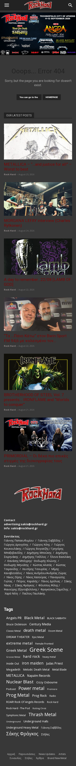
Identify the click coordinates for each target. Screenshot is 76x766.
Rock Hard (10, 174)
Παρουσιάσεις (27, 754)
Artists (62, 754)
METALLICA (15, 675)
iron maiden (32, 663)
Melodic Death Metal (36, 669)
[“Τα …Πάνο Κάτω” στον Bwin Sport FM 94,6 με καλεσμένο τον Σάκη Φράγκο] (38, 314)
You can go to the (29, 97)
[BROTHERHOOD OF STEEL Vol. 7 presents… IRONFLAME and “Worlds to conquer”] (38, 372)
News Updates (47, 754)
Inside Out (12, 663)
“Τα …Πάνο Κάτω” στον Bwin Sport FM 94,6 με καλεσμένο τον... (35, 338)
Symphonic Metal (16, 715)
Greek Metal (16, 650)
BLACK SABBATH (56, 618)
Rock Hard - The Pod (18, 708)
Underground (13, 721)
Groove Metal (13, 657)
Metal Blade (59, 669)
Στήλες (45, 734)
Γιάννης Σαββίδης (51, 727)
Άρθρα (40, 758)
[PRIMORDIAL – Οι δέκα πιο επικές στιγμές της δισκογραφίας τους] (38, 434)
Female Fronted (44, 643)
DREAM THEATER (17, 637)
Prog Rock (39, 696)
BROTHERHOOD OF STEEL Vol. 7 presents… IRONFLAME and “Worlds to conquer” (36, 400)
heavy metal (49, 656)
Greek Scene (46, 650)
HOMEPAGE (52, 97)
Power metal (31, 688)
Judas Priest (54, 663)
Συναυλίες (15, 758)
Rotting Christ (39, 708)
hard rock (31, 656)
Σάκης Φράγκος (22, 734)
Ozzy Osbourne (46, 682)
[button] (6, 5)
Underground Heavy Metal (22, 727)
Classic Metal (13, 631)
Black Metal (34, 618)
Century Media (40, 624)
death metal (34, 630)
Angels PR (13, 618)
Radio (52, 696)
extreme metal (19, 643)
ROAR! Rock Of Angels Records (25, 702)
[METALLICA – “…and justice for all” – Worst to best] (38, 141)
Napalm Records (38, 676)
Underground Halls (35, 721)
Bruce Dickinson (16, 624)
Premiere (52, 689)
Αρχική (11, 754)
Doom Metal (55, 631)
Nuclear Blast (20, 682)
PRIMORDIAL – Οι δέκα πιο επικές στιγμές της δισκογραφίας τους (36, 458)
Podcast (11, 689)
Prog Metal (17, 695)
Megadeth (13, 669)
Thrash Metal (42, 714)
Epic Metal (38, 637)
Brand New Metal (57, 758)
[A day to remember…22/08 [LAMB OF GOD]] (38, 256)
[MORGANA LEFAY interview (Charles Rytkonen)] (38, 199)
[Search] (70, 5)
